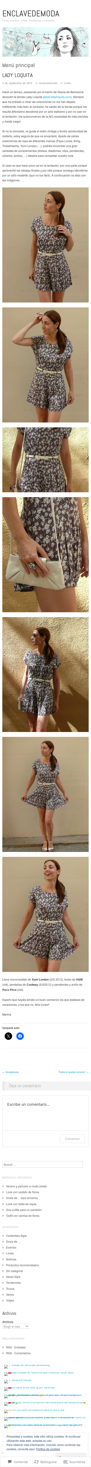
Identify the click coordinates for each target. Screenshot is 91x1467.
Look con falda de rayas (21, 1204)
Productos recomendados (22, 1265)
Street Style (13, 1277)
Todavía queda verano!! (74, 1072)
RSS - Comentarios (18, 1353)
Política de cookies (48, 1449)
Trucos (10, 1289)
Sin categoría (14, 1271)
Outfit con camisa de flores (22, 1215)
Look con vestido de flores (22, 1192)
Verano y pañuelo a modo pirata (26, 1186)
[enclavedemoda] (45, 44)
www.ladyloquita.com (57, 97)
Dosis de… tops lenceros (22, 1198)
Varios (10, 1294)
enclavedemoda (30, 13)
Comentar (72, 1139)
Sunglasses (10, 1072)
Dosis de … (13, 1241)
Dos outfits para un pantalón (24, 1210)
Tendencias (13, 1282)
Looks (67, 83)
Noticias (11, 1259)
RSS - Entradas (16, 1347)
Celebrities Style (16, 1236)
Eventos (11, 1247)
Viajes (10, 1300)
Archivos (7, 1322)
